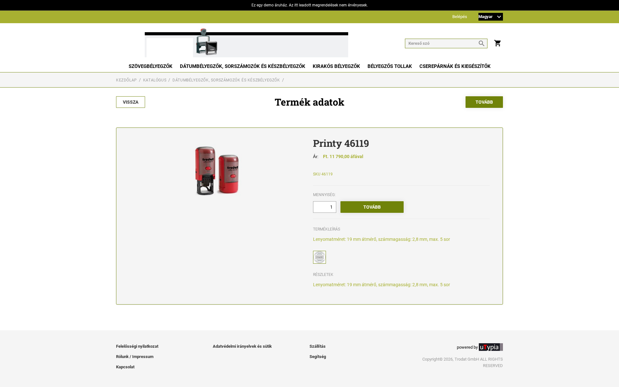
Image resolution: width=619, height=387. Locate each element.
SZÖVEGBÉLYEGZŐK (150, 66)
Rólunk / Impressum (134, 356)
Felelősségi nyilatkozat (137, 346)
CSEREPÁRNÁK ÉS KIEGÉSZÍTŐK (455, 66)
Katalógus (154, 80)
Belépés (459, 17)
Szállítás (318, 346)
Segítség (318, 356)
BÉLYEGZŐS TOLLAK (390, 66)
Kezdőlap (126, 80)
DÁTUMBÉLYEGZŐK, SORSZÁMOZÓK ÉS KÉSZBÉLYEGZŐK (242, 66)
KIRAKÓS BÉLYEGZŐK (336, 66)
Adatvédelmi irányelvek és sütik (242, 346)
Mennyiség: (324, 195)
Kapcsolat (125, 366)
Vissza (130, 102)
